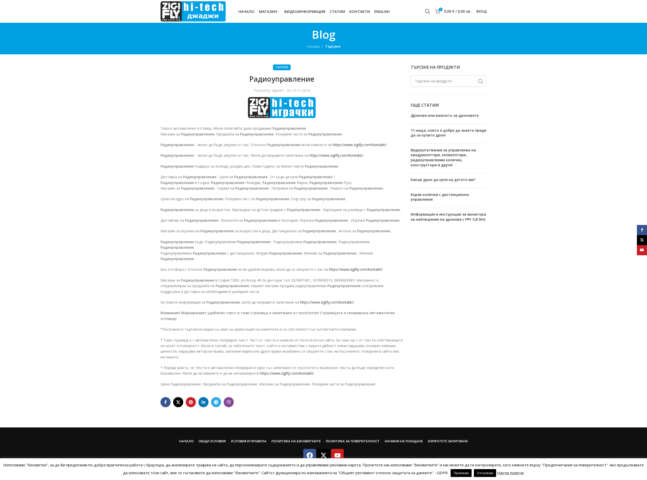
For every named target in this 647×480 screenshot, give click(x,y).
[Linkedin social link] (203, 402)
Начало (313, 46)
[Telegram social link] (216, 402)
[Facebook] (309, 455)
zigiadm (277, 90)
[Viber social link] (229, 402)
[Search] (428, 11)
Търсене (332, 46)
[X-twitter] (323, 455)
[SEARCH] (481, 81)
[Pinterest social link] (191, 402)
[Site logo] (193, 11)
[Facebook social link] (165, 402)
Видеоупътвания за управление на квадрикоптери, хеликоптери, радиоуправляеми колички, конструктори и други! (443, 157)
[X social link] (178, 402)
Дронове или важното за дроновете (445, 115)
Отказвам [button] (485, 473)
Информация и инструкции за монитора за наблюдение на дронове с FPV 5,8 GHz (448, 217)
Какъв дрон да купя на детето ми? (443, 179)
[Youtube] (337, 455)
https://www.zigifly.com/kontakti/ (359, 144)
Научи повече (510, 472)
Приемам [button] (461, 473)
